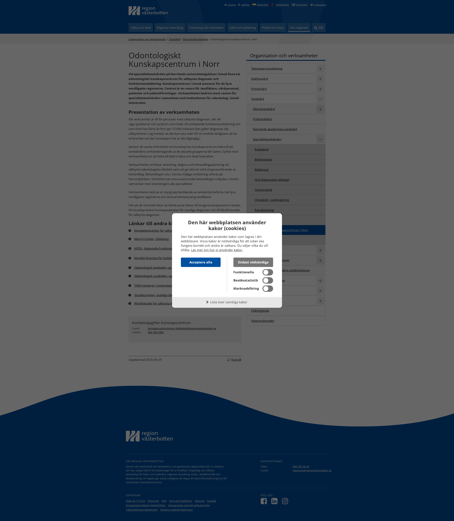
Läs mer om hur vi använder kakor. (217, 250)
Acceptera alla (200, 262)
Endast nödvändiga (253, 262)
